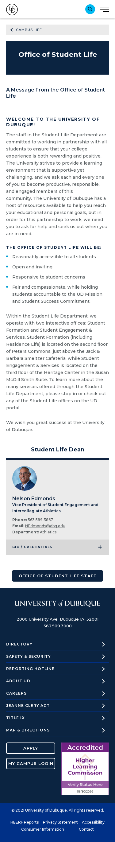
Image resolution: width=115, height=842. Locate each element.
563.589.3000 (58, 625)
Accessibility (93, 822)
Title (15, 717)
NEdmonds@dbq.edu (45, 526)
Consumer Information (42, 829)
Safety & (28, 656)
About (18, 681)
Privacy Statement (60, 822)
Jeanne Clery (28, 705)
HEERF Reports (24, 822)
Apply (30, 748)
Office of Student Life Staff (57, 575)
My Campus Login (30, 763)
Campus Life (29, 30)
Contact (86, 829)
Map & (28, 730)
